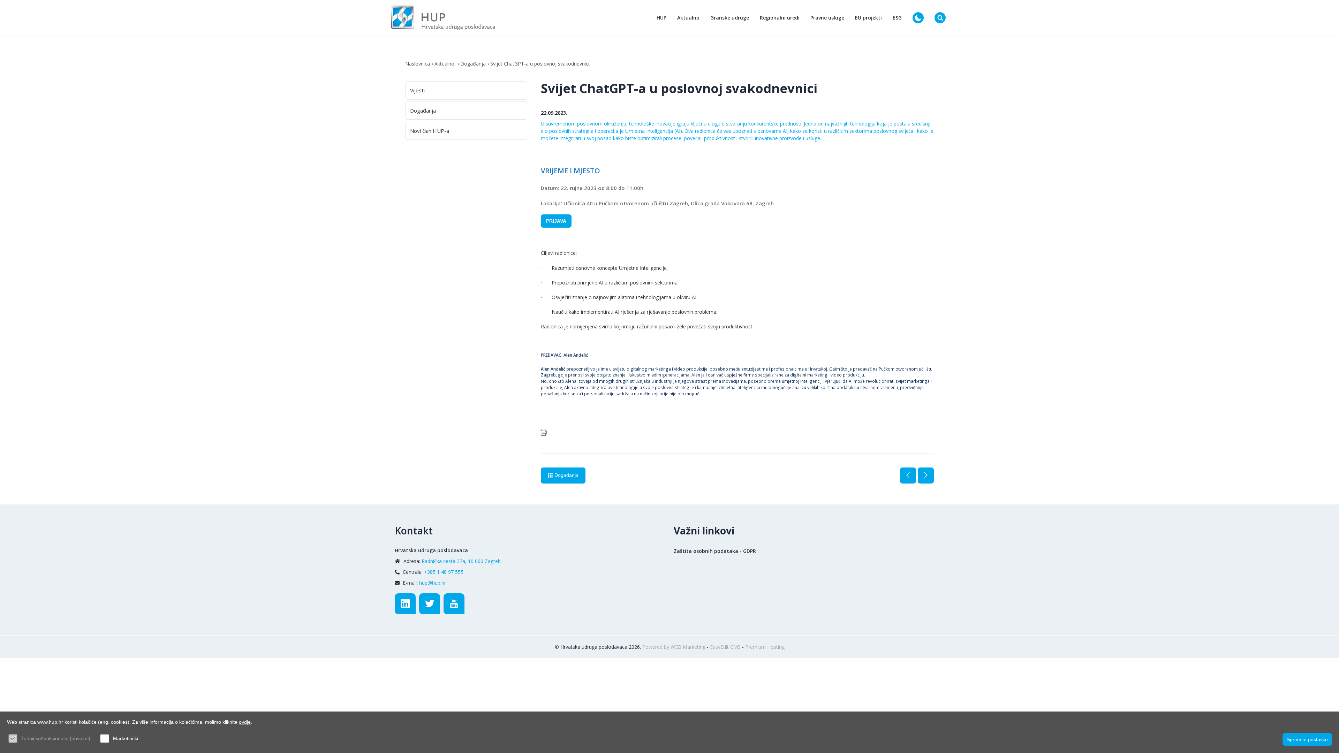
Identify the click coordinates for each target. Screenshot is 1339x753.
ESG (897, 17)
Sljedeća (926, 475)
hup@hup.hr (432, 582)
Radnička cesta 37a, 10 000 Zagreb (461, 561)
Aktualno (688, 17)
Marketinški (125, 738)
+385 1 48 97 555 (443, 572)
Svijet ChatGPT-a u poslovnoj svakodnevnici (539, 63)
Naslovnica (417, 63)
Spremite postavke (1307, 739)
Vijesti (417, 90)
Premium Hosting (765, 647)
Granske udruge (729, 17)
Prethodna (908, 475)
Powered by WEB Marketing (673, 647)
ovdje (245, 722)
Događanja (473, 63)
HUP (661, 17)
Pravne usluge (827, 17)
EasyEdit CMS (725, 647)
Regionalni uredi (780, 17)
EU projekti (868, 17)
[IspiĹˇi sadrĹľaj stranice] (543, 432)
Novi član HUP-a (429, 130)
